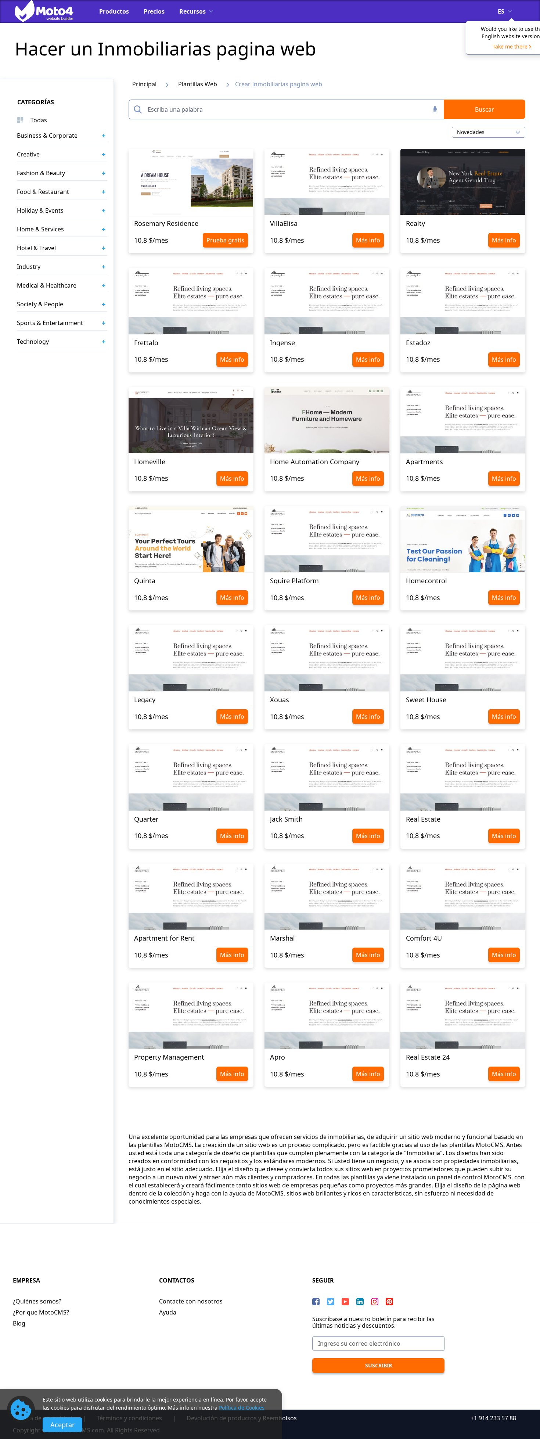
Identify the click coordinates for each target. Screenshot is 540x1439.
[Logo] (49, 11)
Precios (154, 11)
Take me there (510, 46)
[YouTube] (345, 1301)
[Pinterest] (389, 1301)
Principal (144, 84)
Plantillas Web (197, 84)
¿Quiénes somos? (37, 1301)
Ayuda (167, 1312)
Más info (368, 240)
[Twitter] (330, 1301)
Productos (114, 11)
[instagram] (374, 1301)
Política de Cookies (241, 1407)
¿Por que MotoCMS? (41, 1312)
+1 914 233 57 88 (493, 1418)
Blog (19, 1323)
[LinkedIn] (360, 1301)
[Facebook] (316, 1301)
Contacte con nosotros (191, 1301)
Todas (38, 120)
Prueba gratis (225, 240)
